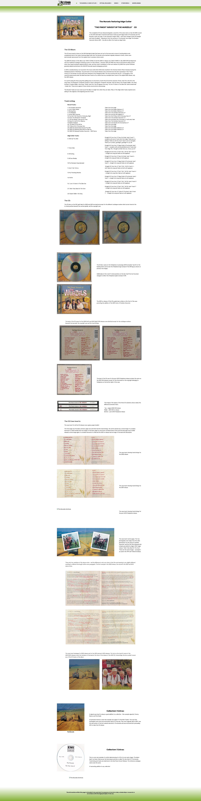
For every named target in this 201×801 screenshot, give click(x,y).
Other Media (125, 3)
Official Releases (105, 3)
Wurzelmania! (136, 3)
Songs (116, 3)
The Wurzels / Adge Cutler (88, 3)
